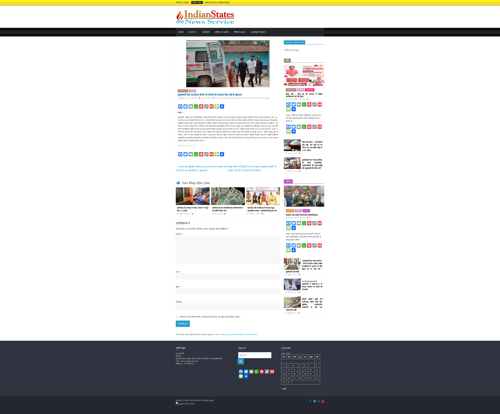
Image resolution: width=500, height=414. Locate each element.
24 (289, 378)
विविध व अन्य (239, 32)
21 (310, 374)
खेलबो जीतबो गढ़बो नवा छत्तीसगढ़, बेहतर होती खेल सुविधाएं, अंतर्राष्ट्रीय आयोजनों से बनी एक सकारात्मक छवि (304, 304)
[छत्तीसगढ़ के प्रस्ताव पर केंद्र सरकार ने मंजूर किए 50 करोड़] (193, 188)
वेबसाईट (179, 301)
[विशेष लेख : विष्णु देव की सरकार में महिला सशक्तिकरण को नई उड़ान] (304, 66)
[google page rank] (185, 403)
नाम (178, 271)
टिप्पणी (179, 234)
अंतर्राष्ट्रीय (206, 32)
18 (294, 374)
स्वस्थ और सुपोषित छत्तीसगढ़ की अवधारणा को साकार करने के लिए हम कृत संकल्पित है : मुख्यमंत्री (202, 168)
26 (300, 378)
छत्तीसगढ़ (192, 91)
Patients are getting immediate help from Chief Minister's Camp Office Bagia (242, 98)
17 (289, 374)
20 (305, 374)
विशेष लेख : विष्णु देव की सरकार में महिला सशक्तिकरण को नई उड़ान (304, 95)
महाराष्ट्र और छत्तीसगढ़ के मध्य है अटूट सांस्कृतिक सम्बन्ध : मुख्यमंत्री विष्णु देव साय (262, 209)
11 (294, 369)
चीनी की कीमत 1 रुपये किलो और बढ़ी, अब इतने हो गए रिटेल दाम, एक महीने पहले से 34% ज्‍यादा (312, 146)
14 (310, 369)
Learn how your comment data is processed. (235, 334)
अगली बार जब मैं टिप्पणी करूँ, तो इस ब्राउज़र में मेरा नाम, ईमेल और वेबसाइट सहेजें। (209, 316)
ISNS (195, 98)
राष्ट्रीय (180, 32)
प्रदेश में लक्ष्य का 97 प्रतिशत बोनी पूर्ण (217, 3)
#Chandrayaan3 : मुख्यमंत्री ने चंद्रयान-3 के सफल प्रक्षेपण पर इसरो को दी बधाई (312, 285)
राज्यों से (192, 32)
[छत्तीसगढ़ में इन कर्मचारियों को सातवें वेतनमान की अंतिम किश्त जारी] (228, 188)
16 (284, 374)
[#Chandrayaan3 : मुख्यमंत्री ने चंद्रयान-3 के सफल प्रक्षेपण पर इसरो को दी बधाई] (292, 280)
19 (300, 374)
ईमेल (178, 286)
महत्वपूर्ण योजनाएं (258, 32)
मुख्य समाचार (309, 90)
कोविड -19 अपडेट (222, 32)
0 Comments (205, 98)
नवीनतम (306, 211)
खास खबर (290, 211)
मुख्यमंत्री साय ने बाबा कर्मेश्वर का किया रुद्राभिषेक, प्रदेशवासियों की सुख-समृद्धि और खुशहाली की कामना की (312, 164)
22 (317, 374)
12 (300, 369)
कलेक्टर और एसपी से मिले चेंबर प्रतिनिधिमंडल (302, 215)
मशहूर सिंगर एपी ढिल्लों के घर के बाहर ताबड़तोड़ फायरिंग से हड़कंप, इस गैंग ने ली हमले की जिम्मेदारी (252, 168)
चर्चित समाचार (183, 91)
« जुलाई (283, 388)
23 (284, 378)
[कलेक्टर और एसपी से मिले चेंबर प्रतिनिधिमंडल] (304, 187)
